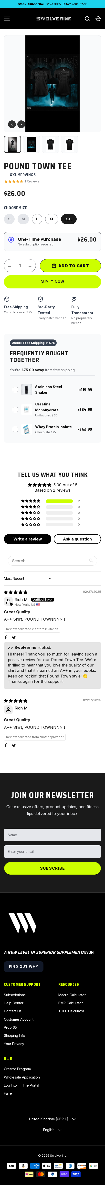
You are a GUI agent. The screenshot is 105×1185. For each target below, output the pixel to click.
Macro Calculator (72, 995)
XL (51, 219)
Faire (8, 1093)
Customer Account (18, 1019)
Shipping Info (14, 1035)
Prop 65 (10, 1027)
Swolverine (58, 1155)
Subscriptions (15, 995)
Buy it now (52, 282)
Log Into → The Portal (21, 1085)
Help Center (13, 1003)
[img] (15, 592)
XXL (69, 219)
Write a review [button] (27, 539)
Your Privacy (14, 1044)
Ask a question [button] (77, 539)
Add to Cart (73, 265)
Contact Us (12, 1011)
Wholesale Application (22, 1077)
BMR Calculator (70, 1003)
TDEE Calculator (71, 1011)
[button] (98, 18)
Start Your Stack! (75, 4)
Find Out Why (23, 966)
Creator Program (17, 1069)
